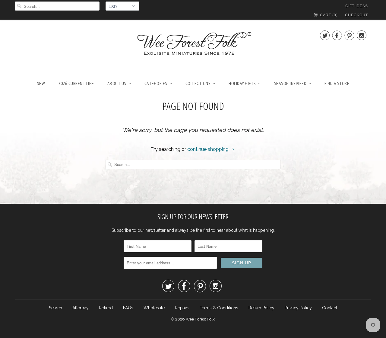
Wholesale (154, 307)
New (41, 83)
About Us (116, 83)
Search (55, 307)
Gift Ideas (356, 6)
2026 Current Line (76, 83)
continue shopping (208, 149)
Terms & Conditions (219, 307)
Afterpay (80, 307)
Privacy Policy (298, 307)
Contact (329, 307)
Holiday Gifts (242, 83)
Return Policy (261, 307)
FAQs (128, 307)
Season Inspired (290, 83)
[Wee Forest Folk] (193, 48)
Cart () (328, 15)
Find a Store (336, 83)
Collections (198, 83)
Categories (155, 83)
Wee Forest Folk (200, 319)
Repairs (182, 307)
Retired (106, 307)
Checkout (356, 15)
